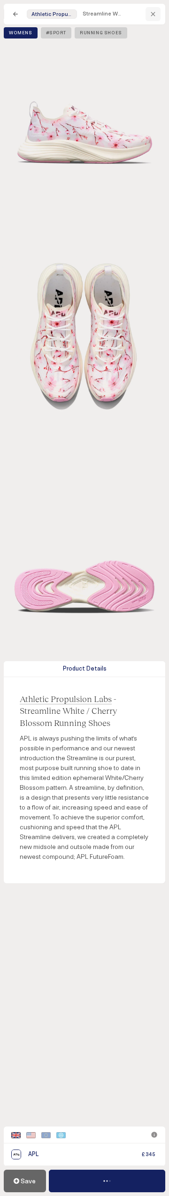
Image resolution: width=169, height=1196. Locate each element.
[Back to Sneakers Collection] (15, 14)
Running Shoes (101, 33)
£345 (148, 1154)
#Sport (56, 33)
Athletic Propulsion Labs (66, 699)
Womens (20, 33)
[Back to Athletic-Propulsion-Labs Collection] (153, 14)
